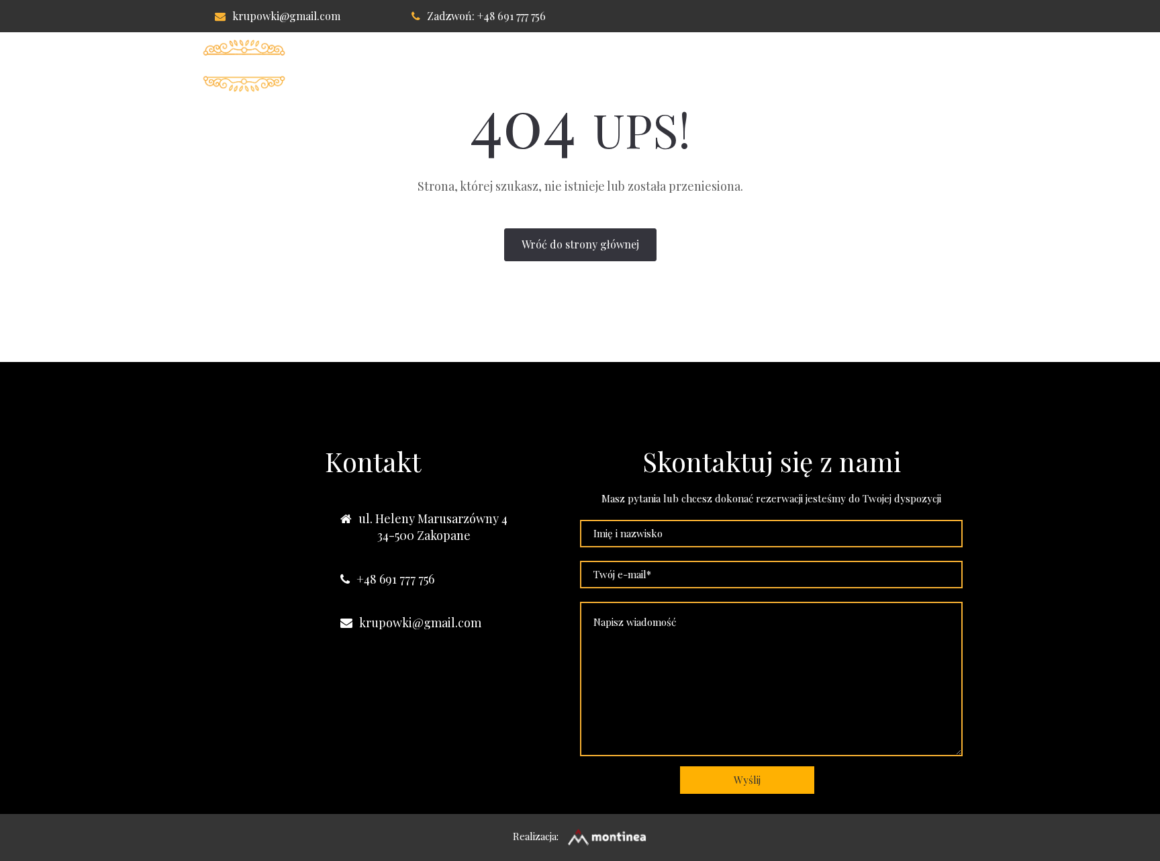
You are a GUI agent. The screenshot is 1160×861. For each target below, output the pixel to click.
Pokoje (546, 66)
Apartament (628, 66)
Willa (482, 66)
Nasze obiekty (907, 66)
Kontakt (813, 66)
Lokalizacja (726, 66)
